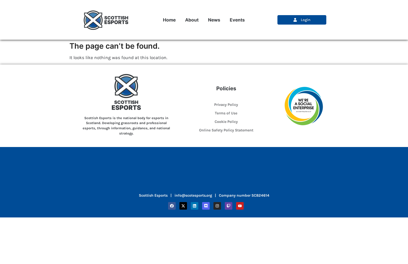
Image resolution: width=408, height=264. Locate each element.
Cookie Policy (226, 121)
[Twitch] (228, 206)
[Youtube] (240, 206)
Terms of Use (226, 113)
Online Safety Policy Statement (226, 130)
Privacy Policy (226, 104)
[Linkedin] (194, 206)
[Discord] (206, 206)
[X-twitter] (183, 206)
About (192, 20)
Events (237, 20)
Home (169, 20)
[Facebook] (172, 206)
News (214, 20)
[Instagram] (217, 206)
